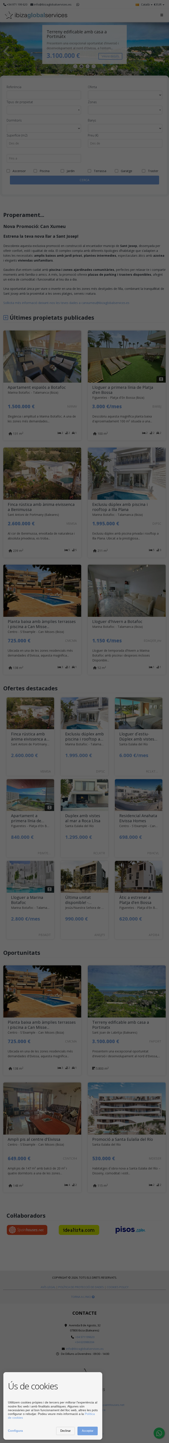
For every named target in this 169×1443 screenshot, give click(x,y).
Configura (15, 1430)
